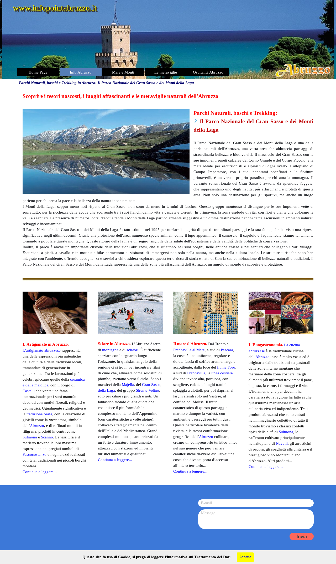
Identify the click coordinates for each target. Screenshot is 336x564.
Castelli (29, 391)
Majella (128, 384)
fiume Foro (226, 367)
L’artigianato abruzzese (42, 350)
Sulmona (286, 432)
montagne (110, 350)
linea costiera (222, 373)
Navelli (282, 443)
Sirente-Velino (147, 390)
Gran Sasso (151, 384)
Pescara (227, 350)
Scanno (47, 437)
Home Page (38, 72)
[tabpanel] (168, 179)
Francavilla (196, 373)
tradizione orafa (39, 414)
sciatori (132, 350)
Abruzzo (262, 357)
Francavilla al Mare (189, 350)
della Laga (106, 390)
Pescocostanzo (34, 454)
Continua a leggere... (266, 466)
